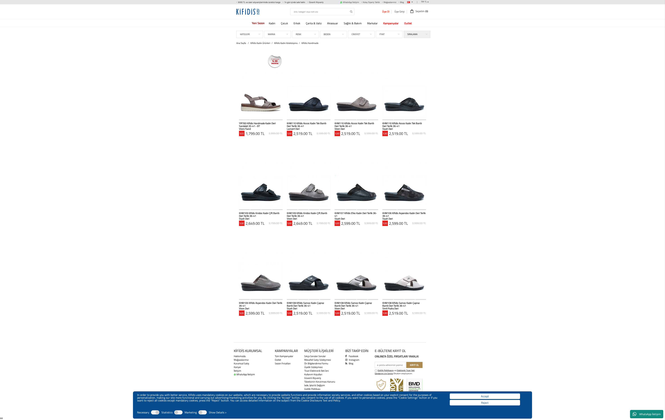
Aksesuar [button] (333, 23)
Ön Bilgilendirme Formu (316, 363)
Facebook (353, 356)
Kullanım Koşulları (313, 374)
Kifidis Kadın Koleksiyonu (286, 43)
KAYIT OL (414, 365)
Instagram (353, 360)
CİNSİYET (356, 34)
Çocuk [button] (285, 23)
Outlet (278, 360)
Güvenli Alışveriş (312, 378)
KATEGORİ (245, 34)
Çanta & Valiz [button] (314, 23)
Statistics (166, 412)
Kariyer (237, 367)
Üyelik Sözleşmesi (313, 367)
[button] (391, 23)
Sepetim (421, 11)
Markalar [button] (372, 23)
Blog (402, 2)
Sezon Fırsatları (283, 363)
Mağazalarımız (390, 2)
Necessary (143, 412)
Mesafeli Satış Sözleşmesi (317, 360)
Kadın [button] (272, 23)
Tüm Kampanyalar (284, 356)
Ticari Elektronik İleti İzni (316, 370)
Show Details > (218, 412)
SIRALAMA (412, 34)
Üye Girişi (399, 12)
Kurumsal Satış (241, 363)
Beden (327, 34)
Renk (298, 34)
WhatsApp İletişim (650, 414)
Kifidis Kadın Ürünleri (260, 43)
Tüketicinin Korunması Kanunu (319, 381)
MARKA (271, 34)
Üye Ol (385, 12)
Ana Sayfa (241, 43)
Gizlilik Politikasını (386, 370)
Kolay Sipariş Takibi (371, 2)
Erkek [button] (297, 23)
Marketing (191, 412)
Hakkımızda (240, 356)
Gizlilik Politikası (312, 389)
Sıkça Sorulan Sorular (315, 356)
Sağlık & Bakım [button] (353, 23)
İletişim (237, 370)
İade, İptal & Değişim (314, 385)
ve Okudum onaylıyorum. (395, 372)
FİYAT (382, 34)
